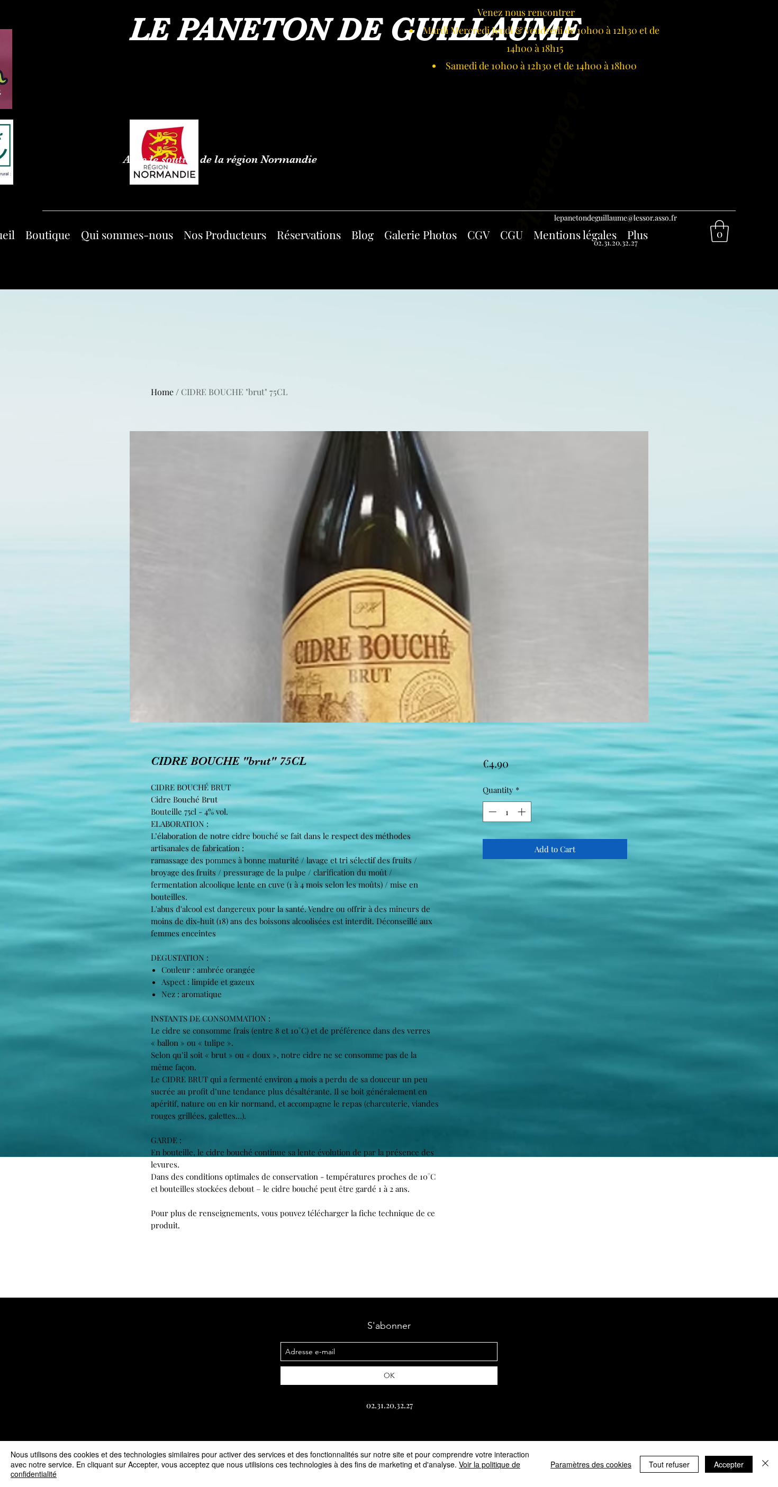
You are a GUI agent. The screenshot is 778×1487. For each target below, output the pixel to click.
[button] (719, 231)
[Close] (765, 1464)
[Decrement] (491, 812)
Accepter (729, 1464)
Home (162, 391)
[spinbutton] (506, 812)
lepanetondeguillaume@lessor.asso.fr (615, 218)
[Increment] (522, 812)
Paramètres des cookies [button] (590, 1464)
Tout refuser (669, 1464)
